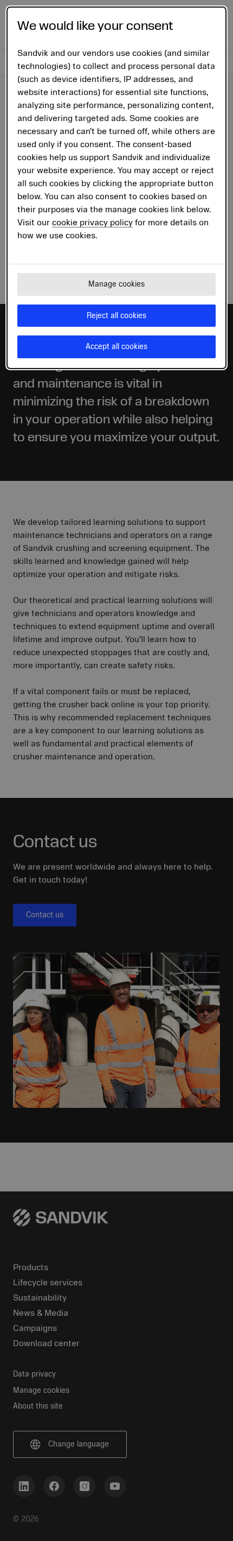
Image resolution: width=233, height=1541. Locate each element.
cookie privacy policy (92, 222)
